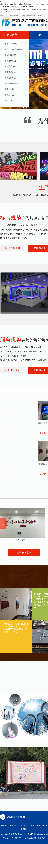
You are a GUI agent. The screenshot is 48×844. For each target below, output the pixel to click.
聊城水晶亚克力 (11, 83)
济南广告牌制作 (12, 248)
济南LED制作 (12, 370)
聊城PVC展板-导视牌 (13, 49)
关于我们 (13, 826)
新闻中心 (31, 826)
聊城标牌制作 (10, 55)
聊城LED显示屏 (11, 44)
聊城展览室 (9, 95)
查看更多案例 (24, 552)
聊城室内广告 (10, 78)
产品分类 (12, 34)
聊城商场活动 (10, 72)
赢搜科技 (41, 838)
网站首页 (4, 826)
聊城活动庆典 (10, 61)
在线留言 (40, 826)
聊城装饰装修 (10, 101)
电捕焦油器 (21, 817)
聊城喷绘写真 (10, 66)
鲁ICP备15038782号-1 (19, 838)
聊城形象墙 (9, 89)
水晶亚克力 (14, 540)
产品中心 (22, 826)
